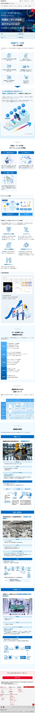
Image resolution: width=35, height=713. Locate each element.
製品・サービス (6, 8)
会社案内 (11, 691)
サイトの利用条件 (26, 711)
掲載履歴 (2, 699)
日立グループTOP (4, 709)
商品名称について (21, 711)
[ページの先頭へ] (33, 705)
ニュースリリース (3, 697)
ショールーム (11, 703)
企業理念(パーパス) (12, 699)
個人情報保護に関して (31, 711)
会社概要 (11, 693)
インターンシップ (20, 692)
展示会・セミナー (12, 687)
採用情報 (19, 687)
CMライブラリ (12, 702)
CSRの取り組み (12, 704)
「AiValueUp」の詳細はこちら (29, 133)
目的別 (2, 690)
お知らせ (2, 698)
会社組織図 (11, 696)
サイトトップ (2, 8)
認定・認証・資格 (12, 697)
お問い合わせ (17, 677)
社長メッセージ (12, 698)
